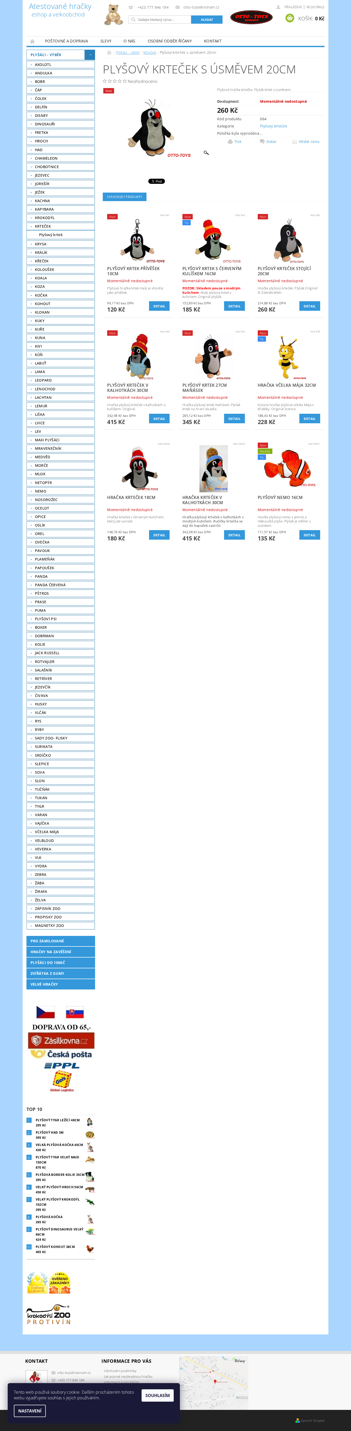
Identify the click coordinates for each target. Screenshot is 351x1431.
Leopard (43, 380)
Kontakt (212, 41)
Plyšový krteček (273, 126)
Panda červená (50, 584)
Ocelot (42, 508)
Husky (41, 704)
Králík (41, 252)
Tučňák (42, 789)
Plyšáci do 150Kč (48, 962)
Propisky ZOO (48, 917)
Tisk (237, 141)
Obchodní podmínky (120, 1370)
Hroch (41, 141)
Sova (40, 772)
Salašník (43, 670)
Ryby (39, 729)
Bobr (40, 81)
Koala (41, 277)
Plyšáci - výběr (46, 54)
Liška (40, 414)
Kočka (41, 295)
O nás (129, 41)
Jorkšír (42, 183)
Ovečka (42, 542)
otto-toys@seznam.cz (74, 1372)
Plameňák (45, 559)
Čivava (41, 695)
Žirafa (41, 891)
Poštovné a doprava (66, 41)
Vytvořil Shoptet (313, 1420)
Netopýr (43, 482)
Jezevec (42, 175)
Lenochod (45, 388)
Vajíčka (42, 823)
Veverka (43, 849)
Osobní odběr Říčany (170, 41)
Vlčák (41, 712)
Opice (40, 516)
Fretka (41, 132)
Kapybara (44, 209)
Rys (38, 721)
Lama (40, 371)
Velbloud (44, 840)
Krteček (43, 226)
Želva (40, 900)
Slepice (42, 763)
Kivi (38, 346)
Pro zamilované (47, 940)
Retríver (43, 678)
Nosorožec (46, 499)
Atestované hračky (60, 10)
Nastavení (29, 1411)
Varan (41, 814)
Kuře (39, 329)
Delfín (41, 107)
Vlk (38, 857)
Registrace (316, 7)
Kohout (43, 303)
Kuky (39, 320)
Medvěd (42, 456)
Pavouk (42, 550)
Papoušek (44, 567)
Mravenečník (48, 448)
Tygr (39, 806)
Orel (39, 533)
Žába (39, 883)
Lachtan (43, 397)
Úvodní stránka (32, 41)
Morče (41, 465)
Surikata (44, 746)
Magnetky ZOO (49, 925)
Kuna (40, 337)
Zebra (41, 874)
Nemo (40, 491)
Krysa (41, 244)
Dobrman (44, 635)
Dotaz (271, 141)
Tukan (41, 797)
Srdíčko (43, 755)
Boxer (41, 627)
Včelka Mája (47, 831)
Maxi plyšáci (47, 439)
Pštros (42, 593)
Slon (40, 780)
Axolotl (43, 64)
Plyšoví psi (46, 618)
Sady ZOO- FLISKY (51, 738)
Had (39, 149)
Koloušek (44, 269)
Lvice (40, 422)
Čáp (38, 90)
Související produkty (124, 197)
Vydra (41, 866)
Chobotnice (47, 166)
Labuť (41, 363)
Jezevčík (43, 687)
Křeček (42, 260)
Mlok (40, 473)
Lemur (41, 405)
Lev (38, 431)
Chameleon (46, 158)
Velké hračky (44, 984)
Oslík (40, 525)
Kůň (39, 354)
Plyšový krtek (51, 234)
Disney (41, 115)
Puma (40, 610)
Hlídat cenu (309, 141)
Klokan (42, 312)
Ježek (40, 192)
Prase (41, 601)
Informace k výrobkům (121, 1382)
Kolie (40, 644)
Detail (159, 306)
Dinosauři (45, 124)
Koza (40, 286)
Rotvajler (45, 661)
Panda (41, 576)
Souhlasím (157, 1395)
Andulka (43, 73)
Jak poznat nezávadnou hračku (128, 1376)
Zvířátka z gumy (47, 973)
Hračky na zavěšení (51, 951)
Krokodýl (45, 217)
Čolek (41, 98)
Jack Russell (47, 652)
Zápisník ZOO (48, 908)
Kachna (42, 200)
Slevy (106, 41)
